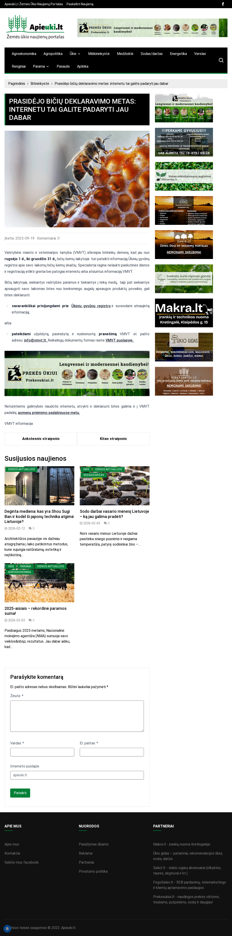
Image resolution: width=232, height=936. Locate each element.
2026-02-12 (16, 528)
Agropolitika (53, 54)
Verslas (200, 54)
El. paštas (88, 743)
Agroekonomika (24, 54)
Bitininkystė (40, 83)
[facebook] (222, 4)
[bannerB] (152, 28)
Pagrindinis (16, 83)
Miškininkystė (99, 54)
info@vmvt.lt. (36, 340)
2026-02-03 (91, 523)
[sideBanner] (191, 108)
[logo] (35, 27)
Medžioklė (125, 54)
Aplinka (82, 66)
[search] (221, 60)
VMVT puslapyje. (120, 340)
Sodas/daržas (152, 54)
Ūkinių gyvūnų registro (91, 306)
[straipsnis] (39, 485)
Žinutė (15, 696)
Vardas (16, 743)
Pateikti (20, 793)
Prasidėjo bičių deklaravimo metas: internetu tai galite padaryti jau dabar (111, 83)
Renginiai (19, 66)
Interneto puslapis (24, 766)
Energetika (178, 54)
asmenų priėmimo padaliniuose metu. (49, 413)
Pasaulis (63, 66)
